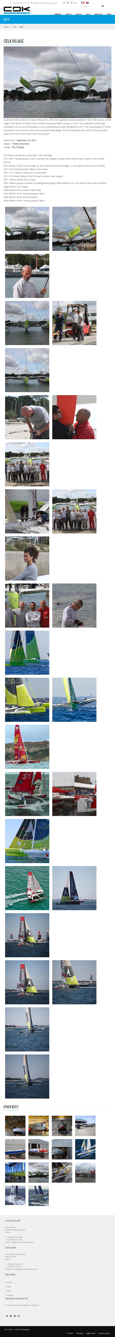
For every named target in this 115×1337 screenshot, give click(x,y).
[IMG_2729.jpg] (27, 322)
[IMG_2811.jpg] (27, 511)
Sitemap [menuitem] (79, 1333)
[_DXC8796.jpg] (27, 840)
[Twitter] (64, 3)
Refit (14, 27)
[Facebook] (68, 3)
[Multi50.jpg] (74, 793)
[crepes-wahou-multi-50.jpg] (27, 746)
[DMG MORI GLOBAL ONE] (15, 1125)
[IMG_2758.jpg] (27, 558)
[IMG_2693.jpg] (27, 275)
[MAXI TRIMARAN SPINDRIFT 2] (15, 1195)
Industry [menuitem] (10, 1295)
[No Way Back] (15, 1172)
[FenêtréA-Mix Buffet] (85, 1125)
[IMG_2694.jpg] (74, 322)
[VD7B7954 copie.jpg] (27, 1076)
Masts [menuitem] (9, 1286)
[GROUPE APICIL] (38, 1125)
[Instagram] (71, 3)
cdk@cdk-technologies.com (45, 3)
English (6, 27)
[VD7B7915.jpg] (27, 935)
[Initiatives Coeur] (85, 1172)
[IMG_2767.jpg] (27, 464)
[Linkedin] (75, 3)
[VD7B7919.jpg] (27, 982)
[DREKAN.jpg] (74, 888)
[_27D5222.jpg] (27, 699)
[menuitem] (82, 2)
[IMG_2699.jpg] (74, 417)
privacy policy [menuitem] (104, 1333)
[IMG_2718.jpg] (27, 228)
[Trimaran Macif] (85, 1149)
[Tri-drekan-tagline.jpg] (27, 888)
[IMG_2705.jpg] (74, 228)
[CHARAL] (62, 1125)
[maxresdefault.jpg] (27, 793)
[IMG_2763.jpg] (27, 605)
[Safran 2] (62, 1149)
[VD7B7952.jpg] (27, 1029)
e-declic (10, 1329)
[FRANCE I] (15, 1149)
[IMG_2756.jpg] (74, 605)
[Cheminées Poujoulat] (62, 1172)
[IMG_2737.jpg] (27, 370)
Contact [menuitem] (70, 1333)
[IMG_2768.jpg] (74, 511)
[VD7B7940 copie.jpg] (74, 982)
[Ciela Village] (38, 1172)
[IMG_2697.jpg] (27, 417)
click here (35, 1305)
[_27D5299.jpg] (27, 652)
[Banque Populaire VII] (38, 1195)
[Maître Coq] (38, 1149)
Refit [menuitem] (8, 1291)
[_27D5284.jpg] (74, 699)
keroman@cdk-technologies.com (24, 1269)
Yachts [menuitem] (9, 1282)
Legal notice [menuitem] (91, 1333)
